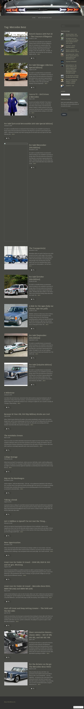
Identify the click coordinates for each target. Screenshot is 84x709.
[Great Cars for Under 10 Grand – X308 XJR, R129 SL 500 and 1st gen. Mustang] (9, 579)
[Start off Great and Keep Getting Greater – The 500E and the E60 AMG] (9, 625)
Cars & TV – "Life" (70, 85)
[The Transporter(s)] (34, 270)
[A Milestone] (9, 407)
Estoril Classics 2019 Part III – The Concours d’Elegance (41, 35)
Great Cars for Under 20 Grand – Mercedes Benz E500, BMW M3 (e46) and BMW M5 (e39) (27, 587)
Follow (64, 114)
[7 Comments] (7, 657)
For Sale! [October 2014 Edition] (36, 277)
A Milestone (9, 392)
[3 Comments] (7, 601)
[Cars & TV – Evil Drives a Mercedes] (34, 117)
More (39, 54)
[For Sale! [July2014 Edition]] (34, 384)
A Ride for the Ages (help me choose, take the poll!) (41, 307)
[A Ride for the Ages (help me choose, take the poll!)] (34, 328)
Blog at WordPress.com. (10, 702)
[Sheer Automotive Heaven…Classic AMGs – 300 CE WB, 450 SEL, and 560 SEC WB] (9, 657)
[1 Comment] (7, 138)
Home (33, 17)
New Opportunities (12, 542)
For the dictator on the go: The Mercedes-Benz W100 (40, 665)
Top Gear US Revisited (71, 61)
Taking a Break (10, 499)
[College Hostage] (9, 471)
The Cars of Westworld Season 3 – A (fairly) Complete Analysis (71, 81)
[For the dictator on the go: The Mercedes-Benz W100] (34, 688)
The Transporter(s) (37, 248)
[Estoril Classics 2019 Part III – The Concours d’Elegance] (34, 58)
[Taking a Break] (9, 514)
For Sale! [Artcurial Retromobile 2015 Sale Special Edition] (28, 123)
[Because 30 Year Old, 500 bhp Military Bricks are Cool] (9, 429)
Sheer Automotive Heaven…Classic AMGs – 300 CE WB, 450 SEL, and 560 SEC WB (41, 635)
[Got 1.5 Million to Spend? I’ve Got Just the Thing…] (9, 536)
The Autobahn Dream (13, 435)
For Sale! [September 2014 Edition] (37, 336)
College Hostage (10, 457)
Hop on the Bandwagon (14, 478)
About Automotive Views (45, 17)
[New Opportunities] (9, 555)
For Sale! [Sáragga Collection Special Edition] (41, 66)
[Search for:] (70, 26)
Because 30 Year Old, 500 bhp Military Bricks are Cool (27, 414)
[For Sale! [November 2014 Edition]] (34, 167)
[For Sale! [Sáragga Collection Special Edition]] (34, 87)
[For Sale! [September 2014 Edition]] (34, 358)
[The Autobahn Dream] (9, 450)
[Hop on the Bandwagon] (9, 493)
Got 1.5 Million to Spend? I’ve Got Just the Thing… (25, 521)
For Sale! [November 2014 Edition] (37, 146)
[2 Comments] (32, 117)
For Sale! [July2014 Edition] (40, 364)
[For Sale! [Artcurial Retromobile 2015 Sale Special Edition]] (9, 138)
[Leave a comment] (32, 58)
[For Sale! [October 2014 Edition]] (34, 299)
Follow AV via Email (65, 99)
